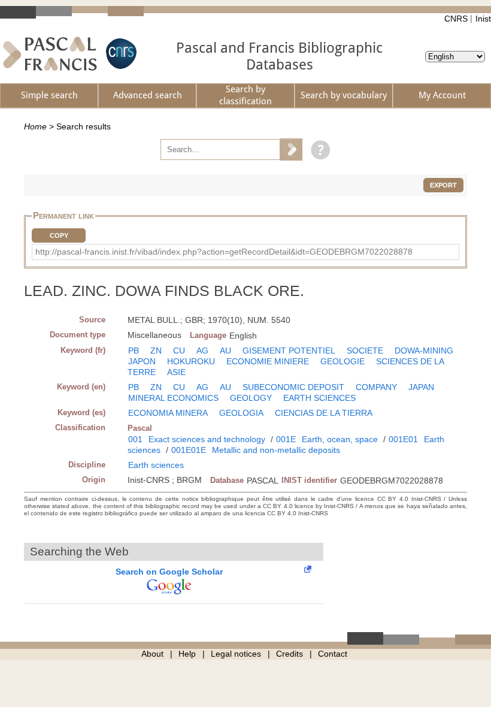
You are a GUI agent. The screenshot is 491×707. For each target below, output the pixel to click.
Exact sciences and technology (206, 439)
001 (135, 439)
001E (286, 439)
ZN (156, 350)
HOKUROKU (191, 361)
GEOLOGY (251, 398)
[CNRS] (120, 53)
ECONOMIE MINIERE (267, 361)
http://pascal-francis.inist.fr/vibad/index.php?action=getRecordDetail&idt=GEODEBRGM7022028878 (224, 251)
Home (35, 126)
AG (202, 350)
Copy (59, 235)
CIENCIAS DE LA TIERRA (323, 413)
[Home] (50, 54)
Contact (332, 653)
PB (133, 350)
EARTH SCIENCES (319, 398)
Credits (289, 653)
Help (187, 653)
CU (179, 350)
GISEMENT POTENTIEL (289, 350)
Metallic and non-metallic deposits (276, 450)
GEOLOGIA (241, 413)
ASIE (176, 372)
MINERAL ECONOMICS (173, 398)
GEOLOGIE (342, 361)
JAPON (142, 361)
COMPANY (376, 387)
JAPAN (421, 387)
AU (225, 350)
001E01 (403, 439)
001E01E (188, 450)
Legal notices (236, 653)
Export (443, 185)
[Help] (318, 149)
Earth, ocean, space (340, 439)
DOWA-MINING (424, 350)
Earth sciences (156, 465)
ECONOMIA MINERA (168, 413)
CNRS (456, 18)
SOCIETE (365, 350)
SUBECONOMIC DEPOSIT (293, 387)
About (152, 653)
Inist (483, 18)
